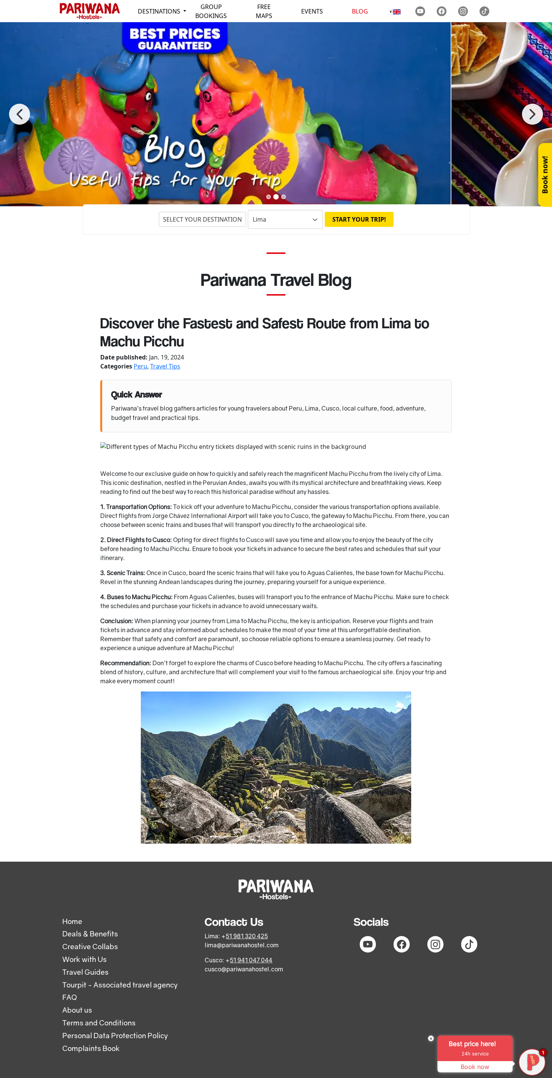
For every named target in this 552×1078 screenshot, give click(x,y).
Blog (360, 11)
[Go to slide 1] (268, 197)
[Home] (90, 11)
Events (312, 11)
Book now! (545, 175)
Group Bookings (211, 11)
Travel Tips (165, 366)
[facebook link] (441, 11)
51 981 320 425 (247, 936)
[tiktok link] (484, 11)
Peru (140, 366)
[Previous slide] (19, 114)
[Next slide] (532, 114)
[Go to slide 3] (283, 197)
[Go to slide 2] (276, 196)
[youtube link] (420, 11)
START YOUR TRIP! (359, 219)
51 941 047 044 (251, 960)
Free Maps (264, 11)
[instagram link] (463, 11)
